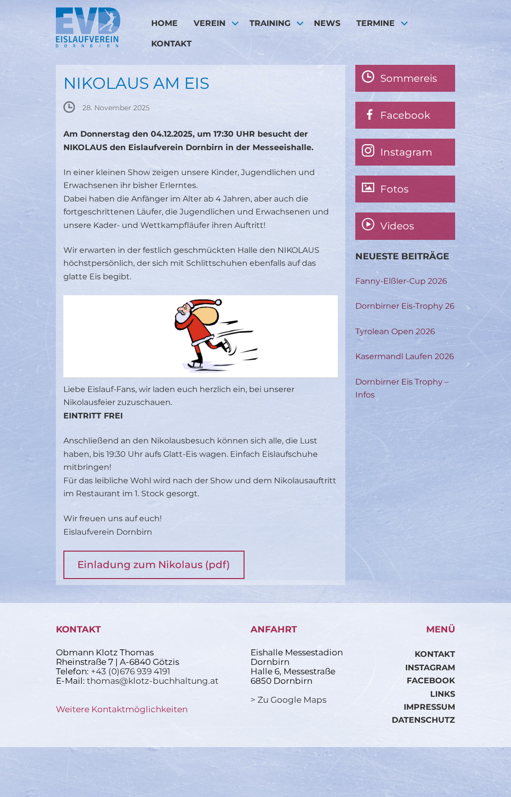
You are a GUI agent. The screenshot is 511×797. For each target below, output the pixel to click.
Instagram (430, 667)
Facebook (431, 680)
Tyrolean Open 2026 (395, 331)
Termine (375, 23)
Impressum (429, 707)
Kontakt (171, 43)
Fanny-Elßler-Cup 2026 (401, 281)
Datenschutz (423, 720)
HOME (164, 23)
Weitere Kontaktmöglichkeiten (122, 709)
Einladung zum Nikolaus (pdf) (153, 565)
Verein (210, 23)
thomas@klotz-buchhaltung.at (153, 681)
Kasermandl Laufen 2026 (404, 356)
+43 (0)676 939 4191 (130, 671)
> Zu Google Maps (288, 700)
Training (270, 23)
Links (442, 694)
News (327, 23)
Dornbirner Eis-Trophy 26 (405, 306)
